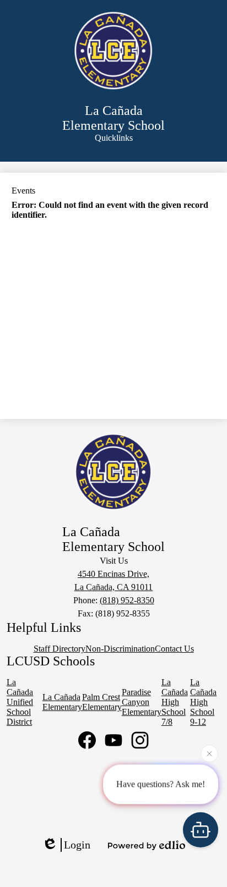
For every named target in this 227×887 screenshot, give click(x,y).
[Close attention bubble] (209, 753)
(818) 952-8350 (127, 600)
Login (77, 845)
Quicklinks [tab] (114, 137)
